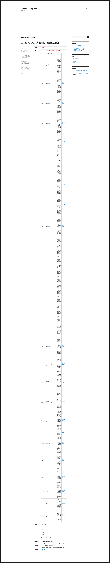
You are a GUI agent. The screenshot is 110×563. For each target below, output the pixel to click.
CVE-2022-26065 (27, 60)
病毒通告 (74, 61)
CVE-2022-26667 (27, 67)
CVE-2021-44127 (27, 52)
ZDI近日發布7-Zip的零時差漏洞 (83, 70)
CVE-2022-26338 (27, 63)
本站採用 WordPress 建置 (33, 557)
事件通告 (74, 58)
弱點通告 (74, 60)
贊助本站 (87, 8)
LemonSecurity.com (29, 9)
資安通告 (22, 48)
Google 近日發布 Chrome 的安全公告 (79, 48)
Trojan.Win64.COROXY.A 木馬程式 (79, 45)
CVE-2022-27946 (24, 72)
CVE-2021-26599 (24, 50)
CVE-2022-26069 (24, 61)
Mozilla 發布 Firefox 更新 (77, 46)
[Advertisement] (55, 26)
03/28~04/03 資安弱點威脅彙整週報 (40, 42)
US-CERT (43, 549)
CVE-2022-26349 (24, 64)
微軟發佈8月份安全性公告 (77, 50)
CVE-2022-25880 (26, 56)
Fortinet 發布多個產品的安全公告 (78, 49)
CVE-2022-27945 (26, 70)
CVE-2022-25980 (24, 57)
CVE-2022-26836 (24, 68)
